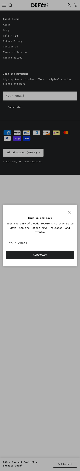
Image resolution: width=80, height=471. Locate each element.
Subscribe (40, 254)
